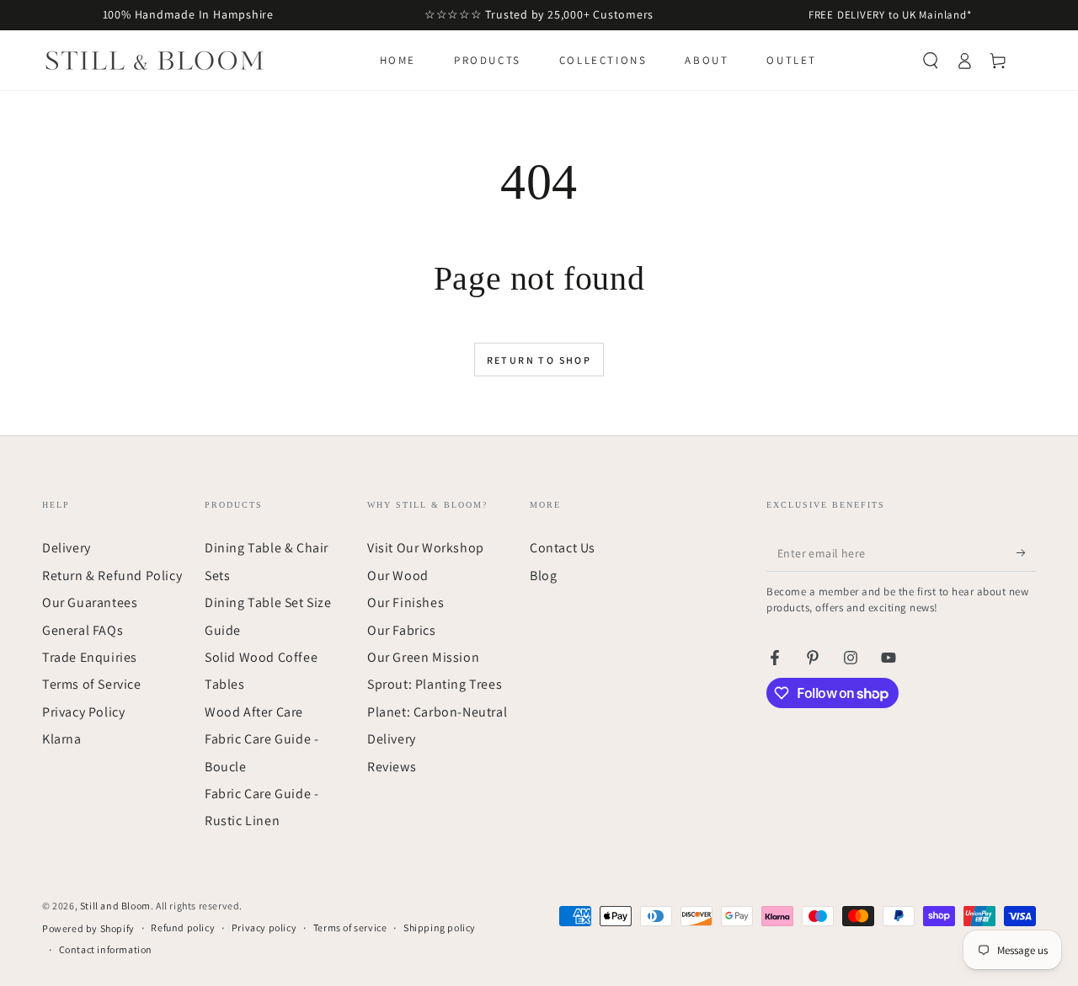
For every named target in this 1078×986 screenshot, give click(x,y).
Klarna (62, 739)
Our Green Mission (423, 657)
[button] (930, 60)
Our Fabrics (401, 630)
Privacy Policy (83, 712)
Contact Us (562, 548)
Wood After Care (254, 712)
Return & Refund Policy (112, 575)
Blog (543, 575)
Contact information (105, 949)
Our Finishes (405, 602)
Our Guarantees (89, 602)
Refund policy (183, 927)
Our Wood (398, 575)
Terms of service (350, 927)
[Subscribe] (1026, 552)
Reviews (391, 766)
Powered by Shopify (88, 928)
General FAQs (82, 630)
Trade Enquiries (89, 657)
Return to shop (539, 360)
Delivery (66, 548)
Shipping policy (439, 927)
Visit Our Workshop (425, 548)
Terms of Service (91, 684)
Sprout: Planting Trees (434, 684)
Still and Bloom (115, 905)
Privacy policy (264, 927)
